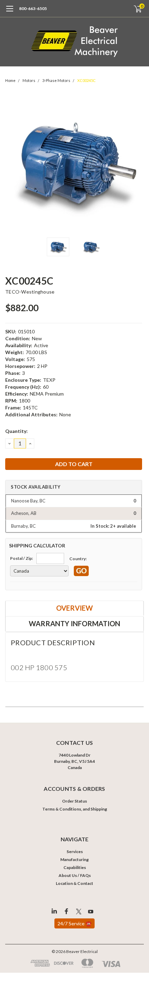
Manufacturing (74, 859)
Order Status (74, 801)
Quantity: (16, 431)
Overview (74, 608)
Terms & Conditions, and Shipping (74, 809)
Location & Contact (74, 883)
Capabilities (74, 867)
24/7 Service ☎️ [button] (74, 923)
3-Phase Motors (56, 80)
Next (137, 165)
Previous (12, 165)
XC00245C (86, 80)
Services (75, 851)
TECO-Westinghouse (29, 292)
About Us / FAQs (75, 875)
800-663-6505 (33, 8)
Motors (29, 80)
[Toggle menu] (9, 12)
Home (10, 80)
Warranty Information (74, 623)
